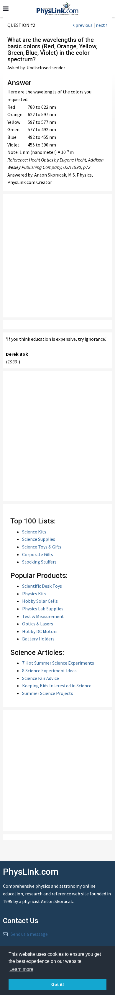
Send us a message (29, 934)
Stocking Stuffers (39, 562)
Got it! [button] (57, 984)
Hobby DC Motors (40, 631)
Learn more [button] (21, 969)
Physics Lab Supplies (42, 609)
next (101, 25)
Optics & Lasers (37, 624)
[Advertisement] (57, 255)
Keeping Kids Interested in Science (56, 685)
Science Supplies (38, 539)
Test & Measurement (43, 616)
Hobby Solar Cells (40, 601)
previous (84, 25)
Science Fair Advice (40, 678)
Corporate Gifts (37, 554)
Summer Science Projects (47, 693)
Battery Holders (38, 639)
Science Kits (34, 532)
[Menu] (6, 9)
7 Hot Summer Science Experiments (58, 663)
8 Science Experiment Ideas (49, 670)
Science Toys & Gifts (41, 547)
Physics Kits (34, 594)
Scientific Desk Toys (42, 586)
